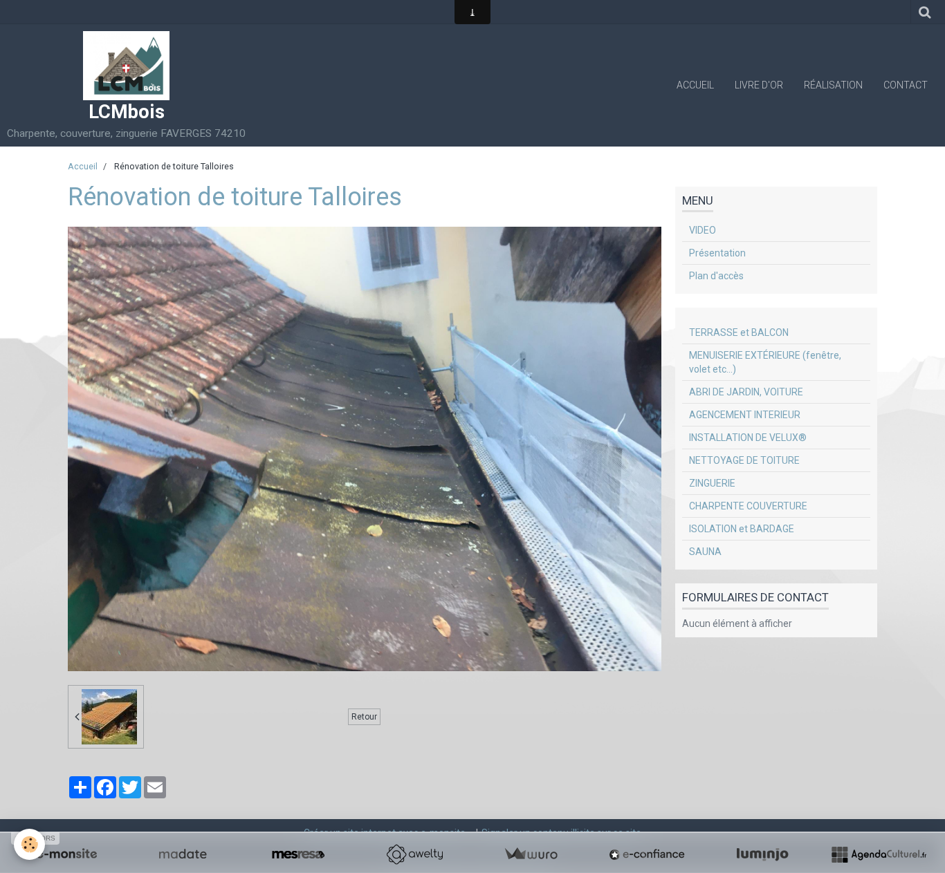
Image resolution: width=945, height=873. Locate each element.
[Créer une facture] (530, 854)
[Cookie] (29, 844)
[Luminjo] (762, 854)
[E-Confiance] (647, 854)
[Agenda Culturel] (878, 854)
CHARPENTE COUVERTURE (748, 505)
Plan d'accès (716, 275)
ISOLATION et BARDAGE (741, 528)
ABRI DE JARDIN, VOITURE (746, 391)
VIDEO (702, 230)
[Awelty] (414, 854)
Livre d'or (759, 85)
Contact (905, 85)
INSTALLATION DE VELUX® (748, 437)
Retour (364, 717)
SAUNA (705, 551)
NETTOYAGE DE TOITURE (744, 460)
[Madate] (183, 854)
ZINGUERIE (712, 483)
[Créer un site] (66, 854)
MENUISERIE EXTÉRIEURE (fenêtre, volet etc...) (765, 362)
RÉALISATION (833, 85)
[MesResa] (298, 854)
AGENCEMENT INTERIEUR (744, 414)
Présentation (717, 253)
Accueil (695, 85)
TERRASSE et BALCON (739, 332)
